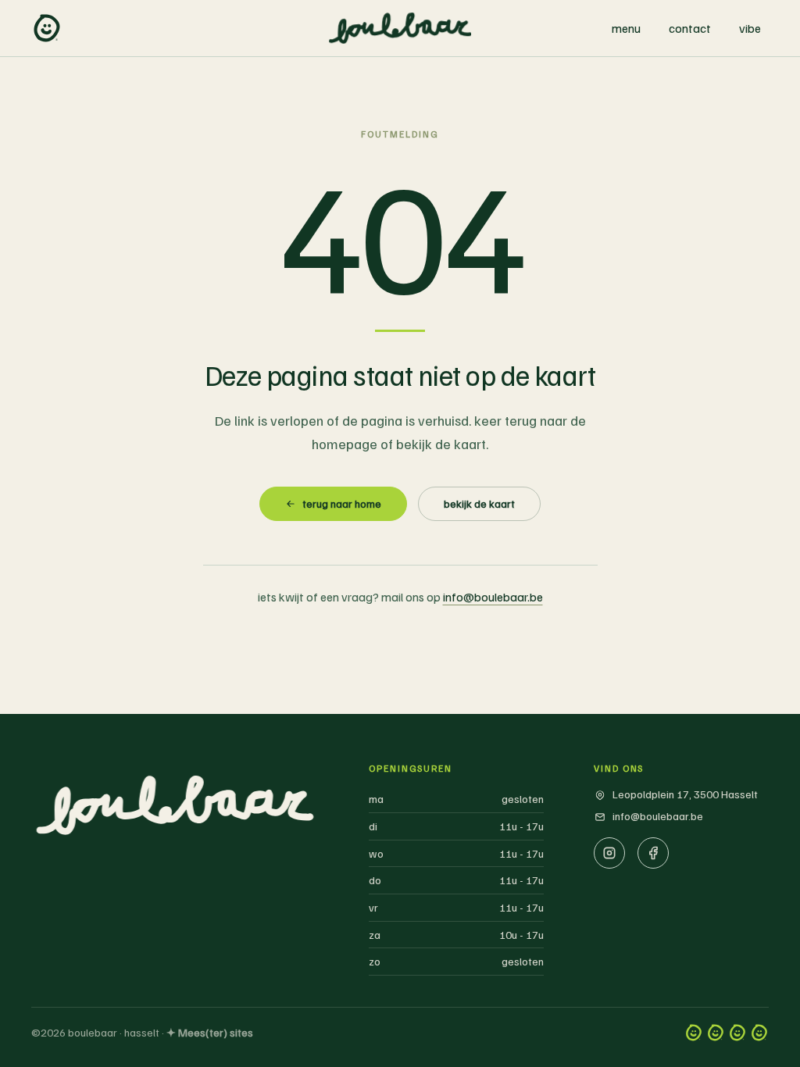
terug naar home (341, 503)
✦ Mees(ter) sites (209, 1032)
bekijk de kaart (479, 503)
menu (626, 28)
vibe (750, 28)
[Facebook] (653, 853)
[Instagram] (609, 853)
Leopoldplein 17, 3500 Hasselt (685, 794)
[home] (46, 28)
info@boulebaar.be (493, 597)
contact (690, 28)
